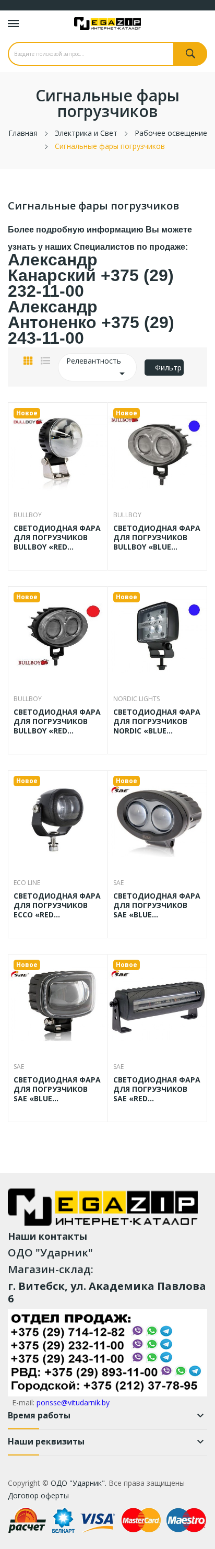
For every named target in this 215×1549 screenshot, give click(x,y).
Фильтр (168, 367)
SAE (118, 883)
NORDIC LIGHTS (136, 699)
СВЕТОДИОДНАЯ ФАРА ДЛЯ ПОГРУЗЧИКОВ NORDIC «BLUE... (156, 721)
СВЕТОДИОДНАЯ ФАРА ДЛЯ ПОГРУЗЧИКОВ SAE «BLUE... (156, 905)
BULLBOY (28, 515)
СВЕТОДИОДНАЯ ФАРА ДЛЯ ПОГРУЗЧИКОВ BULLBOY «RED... (57, 537)
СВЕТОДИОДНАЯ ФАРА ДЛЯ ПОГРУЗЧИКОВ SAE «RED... (156, 1089)
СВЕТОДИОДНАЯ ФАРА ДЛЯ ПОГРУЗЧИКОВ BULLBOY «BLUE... (156, 537)
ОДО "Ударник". (77, 1483)
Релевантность (97, 368)
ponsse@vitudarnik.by (73, 1402)
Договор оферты (38, 1495)
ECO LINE (27, 883)
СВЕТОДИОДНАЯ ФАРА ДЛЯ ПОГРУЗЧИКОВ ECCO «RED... (57, 905)
